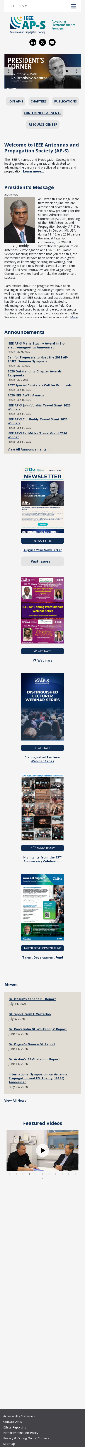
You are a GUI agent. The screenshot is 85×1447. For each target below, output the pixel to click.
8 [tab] (55, 1174)
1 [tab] (10, 1174)
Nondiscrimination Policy (20, 1433)
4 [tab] (29, 1174)
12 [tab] (42, 1178)
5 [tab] (36, 1174)
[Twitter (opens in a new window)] (42, 42)
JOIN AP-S (15, 101)
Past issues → (42, 561)
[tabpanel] (42, 1150)
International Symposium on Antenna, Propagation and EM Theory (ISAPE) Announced (38, 1078)
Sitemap (9, 1444)
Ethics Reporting (14, 1427)
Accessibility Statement (19, 1416)
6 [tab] (42, 1174)
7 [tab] (49, 1174)
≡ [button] (20, 5)
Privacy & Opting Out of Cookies (26, 1438)
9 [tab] (62, 1174)
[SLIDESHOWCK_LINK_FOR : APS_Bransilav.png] (42, 71)
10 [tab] (68, 1174)
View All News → (17, 1100)
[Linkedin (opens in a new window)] (32, 42)
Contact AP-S (12, 1422)
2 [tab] (16, 1174)
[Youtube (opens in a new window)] (52, 42)
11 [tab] (75, 1174)
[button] (67, 71)
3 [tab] (23, 1174)
